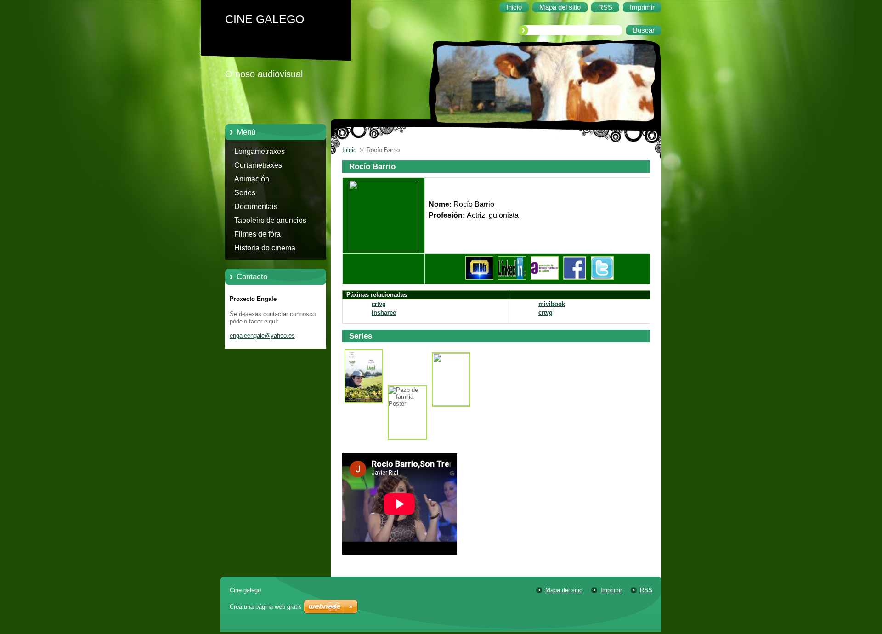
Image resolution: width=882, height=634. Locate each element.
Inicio (349, 150)
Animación (251, 179)
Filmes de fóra (257, 234)
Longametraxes (259, 151)
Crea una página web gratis (266, 606)
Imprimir (611, 590)
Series (244, 193)
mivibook (551, 303)
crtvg (379, 303)
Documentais (255, 206)
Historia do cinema (264, 248)
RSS (646, 590)
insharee (384, 312)
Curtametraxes (258, 165)
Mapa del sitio (563, 590)
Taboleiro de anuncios (270, 220)
